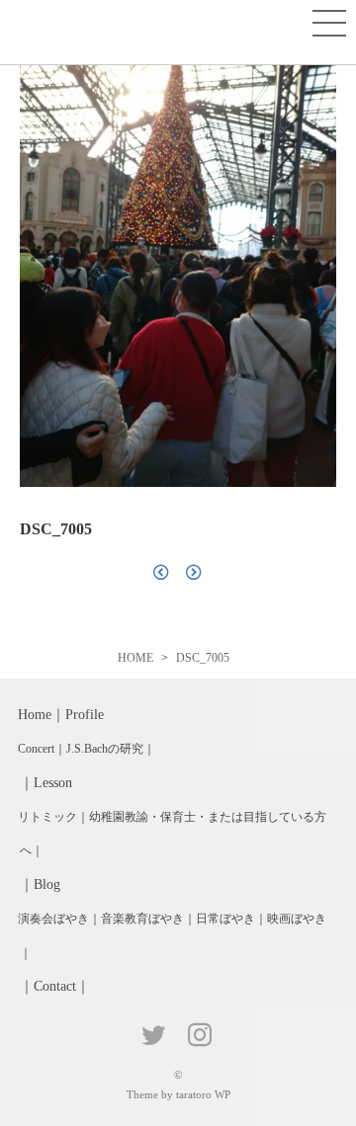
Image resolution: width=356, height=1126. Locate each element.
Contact (55, 986)
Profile (84, 714)
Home (34, 714)
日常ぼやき (225, 918)
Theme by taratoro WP (178, 1094)
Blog (47, 884)
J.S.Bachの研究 (104, 749)
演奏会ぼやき (53, 918)
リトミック (47, 817)
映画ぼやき (296, 918)
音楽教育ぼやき (142, 918)
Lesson (53, 782)
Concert (36, 749)
